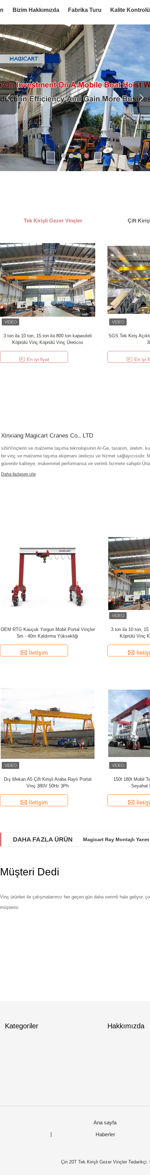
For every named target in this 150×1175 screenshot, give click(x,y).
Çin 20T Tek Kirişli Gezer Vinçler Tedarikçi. (105, 1162)
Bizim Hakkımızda (36, 10)
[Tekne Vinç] (75, 97)
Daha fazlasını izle (18, 474)
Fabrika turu (85, 10)
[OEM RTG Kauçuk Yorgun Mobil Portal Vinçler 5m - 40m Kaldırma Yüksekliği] (48, 573)
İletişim (38, 652)
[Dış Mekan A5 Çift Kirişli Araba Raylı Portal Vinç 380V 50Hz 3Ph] (48, 723)
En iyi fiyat (38, 359)
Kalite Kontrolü (130, 10)
